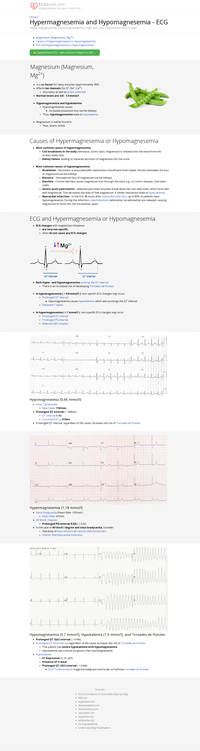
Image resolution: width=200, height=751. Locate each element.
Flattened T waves (52, 305)
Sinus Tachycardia (46, 404)
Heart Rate (48, 408)
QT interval (48, 415)
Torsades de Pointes (102, 286)
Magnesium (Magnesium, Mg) (54, 37)
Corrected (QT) (51, 419)
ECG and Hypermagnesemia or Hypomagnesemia (65, 45)
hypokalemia (90, 114)
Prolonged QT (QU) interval (52, 643)
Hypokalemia (43, 654)
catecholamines (99, 200)
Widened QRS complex (55, 323)
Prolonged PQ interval (55, 320)
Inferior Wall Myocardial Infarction (62, 535)
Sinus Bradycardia (46, 512)
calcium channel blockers (91, 531)
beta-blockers (65, 531)
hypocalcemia (157, 192)
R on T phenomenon (60, 669)
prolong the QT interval (94, 282)
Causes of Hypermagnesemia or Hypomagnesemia (65, 41)
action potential (76, 92)
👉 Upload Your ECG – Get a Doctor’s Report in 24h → (64, 52)
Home (33, 17)
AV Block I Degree (46, 520)
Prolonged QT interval (55, 297)
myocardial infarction (114, 196)
